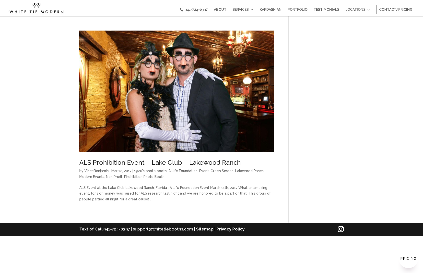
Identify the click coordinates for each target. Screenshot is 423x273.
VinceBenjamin (96, 171)
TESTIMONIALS (326, 9)
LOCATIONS (355, 9)
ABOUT (220, 9)
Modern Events (91, 177)
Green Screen (222, 171)
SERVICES (241, 9)
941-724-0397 (196, 9)
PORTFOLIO (297, 9)
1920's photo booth (150, 171)
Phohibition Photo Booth (144, 177)
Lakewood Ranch (249, 171)
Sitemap (204, 229)
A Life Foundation (183, 171)
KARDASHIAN (271, 9)
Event (204, 171)
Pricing (408, 258)
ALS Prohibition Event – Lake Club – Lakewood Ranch (160, 162)
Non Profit (114, 177)
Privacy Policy (230, 229)
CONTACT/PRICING (395, 9)
